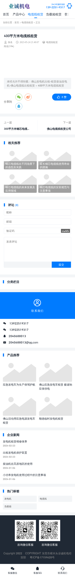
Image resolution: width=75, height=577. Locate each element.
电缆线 (43, 498)
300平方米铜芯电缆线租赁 (17, 127)
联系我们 (62, 572)
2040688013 (17, 336)
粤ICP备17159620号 (42, 557)
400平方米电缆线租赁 (51, 85)
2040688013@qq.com (23, 342)
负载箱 (7, 506)
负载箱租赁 (54, 14)
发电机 (7, 498)
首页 (6, 14)
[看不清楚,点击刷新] (65, 231)
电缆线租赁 (35, 14)
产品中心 (19, 14)
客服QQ (37, 572)
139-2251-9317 (55, 6)
